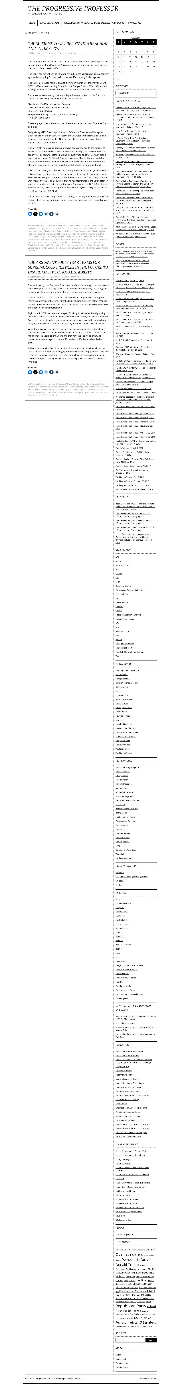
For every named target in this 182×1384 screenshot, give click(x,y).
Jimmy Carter (129, 1280)
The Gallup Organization (126, 977)
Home (32, 23)
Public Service (70, 392)
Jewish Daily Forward (125, 699)
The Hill (119, 982)
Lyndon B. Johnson (143, 1283)
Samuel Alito (99, 245)
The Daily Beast (122, 973)
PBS (117, 635)
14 (148, 57)
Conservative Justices (48, 386)
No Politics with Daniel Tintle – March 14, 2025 (136, 392)
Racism (148, 1302)
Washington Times (124, 753)
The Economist (122, 825)
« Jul (117, 79)
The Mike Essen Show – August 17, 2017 (133, 466)
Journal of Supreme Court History (130, 1083)
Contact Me (134, 23)
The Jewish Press (123, 740)
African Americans (138, 1250)
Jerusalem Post (122, 695)
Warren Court (95, 248)
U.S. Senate (120, 1216)
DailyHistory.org (122, 1066)
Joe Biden (73, 239)
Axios (118, 899)
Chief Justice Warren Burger (75, 231)
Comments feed (123, 1363)
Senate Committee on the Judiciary (130, 1187)
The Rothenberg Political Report (129, 994)
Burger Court (44, 228)
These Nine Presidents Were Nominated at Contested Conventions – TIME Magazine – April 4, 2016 (134, 200)
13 (142, 57)
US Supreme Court (80, 248)
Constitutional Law (91, 386)
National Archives (123, 1163)
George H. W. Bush (47, 236)
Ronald (53, 53)
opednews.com (122, 631)
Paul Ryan (134, 1288)
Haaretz (119, 691)
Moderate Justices (36, 242)
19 (136, 61)
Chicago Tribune (123, 678)
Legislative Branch (87, 389)
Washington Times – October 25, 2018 (132, 485)
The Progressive (123, 841)
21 (148, 61)
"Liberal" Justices (58, 384)
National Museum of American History (132, 1174)
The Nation (120, 829)
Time (118, 846)
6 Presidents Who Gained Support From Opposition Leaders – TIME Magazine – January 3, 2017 (136, 117)
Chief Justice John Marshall (84, 228)
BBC (117, 569)
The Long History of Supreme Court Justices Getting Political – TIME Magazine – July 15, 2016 (134, 164)
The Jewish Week (123, 744)
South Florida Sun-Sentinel (127, 732)
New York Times (123, 716)
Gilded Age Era (89, 236)
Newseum (120, 1178)
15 (154, 57)
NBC (118, 623)
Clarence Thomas (45, 234)
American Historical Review (127, 1055)
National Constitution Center (128, 1091)
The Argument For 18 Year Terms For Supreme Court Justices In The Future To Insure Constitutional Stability (68, 267)
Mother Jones (121, 788)
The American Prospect (126, 821)
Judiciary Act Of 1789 (69, 389)
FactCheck (120, 916)
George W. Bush (63, 236)
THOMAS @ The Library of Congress (131, 1132)
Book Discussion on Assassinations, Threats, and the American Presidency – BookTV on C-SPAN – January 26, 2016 (135, 506)
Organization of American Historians (131, 1108)
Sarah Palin (145, 1311)
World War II (147, 1326)
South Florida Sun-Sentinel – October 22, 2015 (135, 437)
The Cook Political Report (126, 969)
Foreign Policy (122, 779)
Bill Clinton (134, 1254)
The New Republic (123, 833)
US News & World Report (126, 850)
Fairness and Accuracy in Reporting (131, 590)
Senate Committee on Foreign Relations (133, 1182)
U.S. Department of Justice (127, 1199)
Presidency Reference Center (128, 1112)
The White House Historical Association (132, 1128)
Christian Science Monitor (126, 683)
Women (127, 1326)
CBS (117, 577)
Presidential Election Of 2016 (133, 1295)
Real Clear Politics (123, 944)
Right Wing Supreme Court (88, 392)
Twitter (119, 885)
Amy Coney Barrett (59, 225)
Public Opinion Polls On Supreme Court (73, 242)
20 (142, 61)
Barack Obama (91, 225)
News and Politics (37, 225)
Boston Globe (122, 674)
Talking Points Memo (125, 643)
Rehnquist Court (98, 242)
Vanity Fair (120, 854)
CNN (118, 581)
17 (124, 61)
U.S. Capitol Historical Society (128, 1136)
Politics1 (119, 936)
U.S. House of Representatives (129, 1211)
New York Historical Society (127, 1099)
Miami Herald (121, 711)
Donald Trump (88, 234)
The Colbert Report (124, 648)
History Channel (122, 594)
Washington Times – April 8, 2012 (130, 477)
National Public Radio (125, 619)
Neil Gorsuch (50, 242)
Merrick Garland (101, 239)
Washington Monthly (124, 858)
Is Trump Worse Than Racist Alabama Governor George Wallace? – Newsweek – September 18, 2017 (134, 141)
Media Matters (122, 602)
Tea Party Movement (140, 1314)
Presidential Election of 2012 (137, 1291)
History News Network (125, 1023)
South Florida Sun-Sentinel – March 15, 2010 (135, 421)
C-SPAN (119, 573)
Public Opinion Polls (137, 1302)
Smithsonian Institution (125, 1191)
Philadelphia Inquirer (124, 724)
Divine (142, 1378)
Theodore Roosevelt (125, 1318)
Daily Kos (120, 907)
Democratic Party (73, 234)
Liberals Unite (121, 924)
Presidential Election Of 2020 (130, 1298)
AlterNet (119, 561)
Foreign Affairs (122, 775)
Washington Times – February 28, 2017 (132, 481)
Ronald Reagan (132, 1310)
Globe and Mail (122, 687)
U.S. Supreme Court (124, 1220)
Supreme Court (122, 1314)
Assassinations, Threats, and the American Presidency (94, 23)
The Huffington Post (124, 986)
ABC (117, 557)
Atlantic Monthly (123, 771)
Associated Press (123, 565)
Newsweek (120, 804)
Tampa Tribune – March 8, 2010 (129, 448)
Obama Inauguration (124, 1234)
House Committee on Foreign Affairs (131, 1151)
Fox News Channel (139, 1269)
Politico (119, 932)
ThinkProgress (122, 998)
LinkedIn (119, 881)
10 (124, 57)
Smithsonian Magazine (125, 817)
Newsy (118, 627)
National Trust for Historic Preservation (132, 1095)
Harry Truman (62, 239)
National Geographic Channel (128, 615)
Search (151, 1340)
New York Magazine (124, 796)
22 (154, 61)
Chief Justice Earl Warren (61, 228)
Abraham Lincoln (123, 1249)
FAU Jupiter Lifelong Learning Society (131, 876)
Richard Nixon (74, 245)
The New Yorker (123, 837)
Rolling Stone (121, 812)
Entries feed (121, 1359)
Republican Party (131, 1306)
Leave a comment (70, 53)
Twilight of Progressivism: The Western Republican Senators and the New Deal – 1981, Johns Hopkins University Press (136, 263)
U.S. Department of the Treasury (130, 1207)
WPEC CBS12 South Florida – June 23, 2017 (134, 489)
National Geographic (124, 792)
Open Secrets (121, 1103)
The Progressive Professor (73, 9)
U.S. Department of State (126, 1203)
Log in (118, 1355)
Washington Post (123, 749)
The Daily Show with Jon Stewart (130, 652)
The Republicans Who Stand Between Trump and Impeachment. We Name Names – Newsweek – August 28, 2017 (135, 174)
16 (119, 61)
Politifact (119, 940)
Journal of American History (127, 1079)
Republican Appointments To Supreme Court (47, 245)
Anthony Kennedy (76, 225)
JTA (117, 598)
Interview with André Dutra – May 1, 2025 (133, 388)
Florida (129, 1269)
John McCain (129, 1284)
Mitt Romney (123, 1287)
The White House (123, 1195)
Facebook (120, 872)
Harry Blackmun (48, 239)
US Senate (145, 1322)
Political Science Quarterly (127, 808)
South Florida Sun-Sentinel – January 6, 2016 (135, 413)
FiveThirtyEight (122, 920)
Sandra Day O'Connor (37, 248)
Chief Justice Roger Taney (51, 231)
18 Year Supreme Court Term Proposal (83, 384)
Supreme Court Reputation (59, 248)
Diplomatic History (124, 1070)
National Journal (122, 928)
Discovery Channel (124, 586)
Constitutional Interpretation (70, 386)
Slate (118, 957)
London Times (122, 703)
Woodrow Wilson (136, 1326)
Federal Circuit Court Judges (47, 389)
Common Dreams (123, 903)
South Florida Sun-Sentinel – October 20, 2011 (135, 433)
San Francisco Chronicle (126, 728)
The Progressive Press (125, 990)
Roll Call (119, 949)
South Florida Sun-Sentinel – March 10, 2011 (135, 417)
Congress (144, 1255)
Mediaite (119, 606)
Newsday (120, 720)
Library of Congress (124, 1159)
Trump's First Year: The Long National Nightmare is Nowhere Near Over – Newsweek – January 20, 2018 (136, 220)
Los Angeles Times (124, 707)
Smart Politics (121, 961)
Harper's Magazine (124, 784)
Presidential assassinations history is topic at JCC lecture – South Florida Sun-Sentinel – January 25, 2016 (135, 400)
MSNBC (119, 610)
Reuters (119, 639)
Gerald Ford (76, 236)
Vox (117, 656)
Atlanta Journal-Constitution (127, 670)
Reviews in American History (128, 1116)
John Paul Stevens (86, 239)
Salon (118, 953)
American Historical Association (129, 1051)
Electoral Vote (122, 911)
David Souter (59, 234)
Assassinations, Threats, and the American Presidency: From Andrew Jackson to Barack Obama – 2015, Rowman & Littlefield (135, 254)
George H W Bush (137, 1272)
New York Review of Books (127, 800)
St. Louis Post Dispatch (126, 736)
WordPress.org (122, 1367)
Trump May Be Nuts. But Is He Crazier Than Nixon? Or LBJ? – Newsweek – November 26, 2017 (135, 210)
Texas (153, 1314)
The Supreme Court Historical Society (132, 1124)
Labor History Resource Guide (128, 1087)
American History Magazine (127, 767)
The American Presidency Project (130, 1120)
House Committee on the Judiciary (130, 1155)
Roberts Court (87, 245)
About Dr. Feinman (50, 23)
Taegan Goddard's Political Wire (129, 965)
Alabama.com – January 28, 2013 (130, 280)
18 (130, 61)
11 (130, 57)
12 (136, 57)
